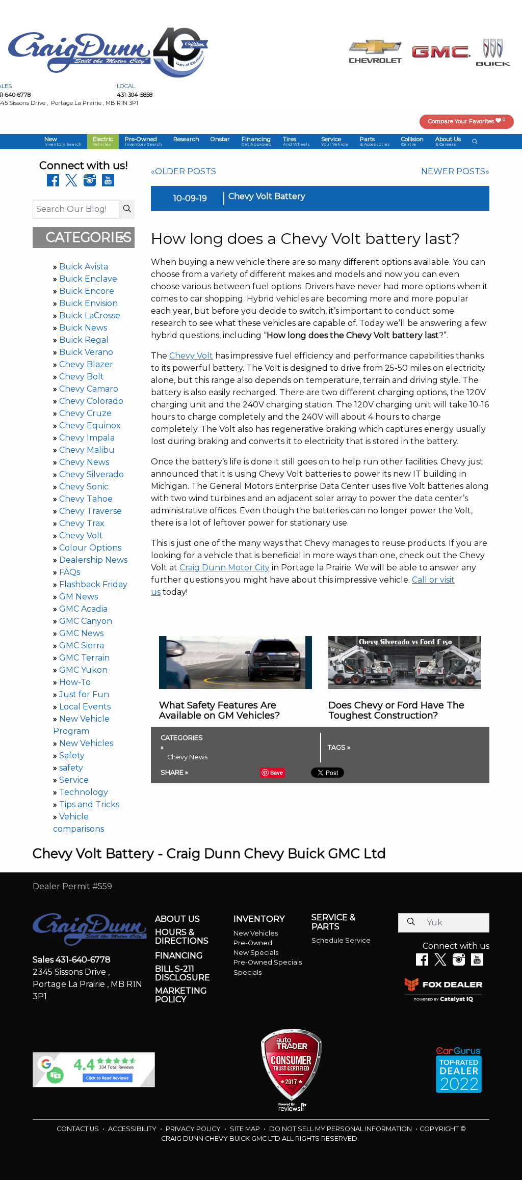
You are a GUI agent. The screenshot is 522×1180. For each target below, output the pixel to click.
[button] (63, 141)
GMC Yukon (83, 670)
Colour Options (90, 548)
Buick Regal (84, 340)
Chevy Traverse (90, 511)
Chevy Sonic (84, 486)
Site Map (246, 1129)
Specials (247, 972)
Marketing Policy (181, 995)
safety (71, 768)
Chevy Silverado (91, 474)
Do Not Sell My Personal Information (341, 1129)
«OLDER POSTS (183, 171)
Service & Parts (333, 922)
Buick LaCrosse (89, 315)
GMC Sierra (81, 645)
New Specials (255, 952)
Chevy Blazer (86, 364)
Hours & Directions (181, 937)
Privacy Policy (194, 1129)
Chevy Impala (87, 438)
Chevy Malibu (87, 450)
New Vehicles (86, 743)
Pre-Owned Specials (267, 962)
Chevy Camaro (88, 389)
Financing (179, 956)
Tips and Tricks (89, 804)
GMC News (81, 633)
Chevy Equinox (90, 425)
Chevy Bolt (81, 376)
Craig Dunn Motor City (224, 567)
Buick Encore (86, 291)
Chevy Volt (81, 535)
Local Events (85, 706)
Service (74, 780)
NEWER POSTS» (455, 171)
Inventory (258, 919)
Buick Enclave (88, 279)
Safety (72, 755)
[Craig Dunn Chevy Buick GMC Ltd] (79, 52)
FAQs (69, 572)
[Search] (127, 209)
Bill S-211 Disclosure (182, 973)
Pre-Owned (252, 943)
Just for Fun (84, 694)
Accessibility (133, 1129)
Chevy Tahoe (86, 499)
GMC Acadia (83, 609)
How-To (75, 682)
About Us (177, 919)
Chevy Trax (82, 523)
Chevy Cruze (85, 413)
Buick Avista (83, 266)
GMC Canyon (85, 621)
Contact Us (78, 1129)
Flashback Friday (93, 584)
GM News (78, 596)
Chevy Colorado (91, 401)
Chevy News (84, 462)
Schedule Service (341, 940)
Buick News (83, 328)
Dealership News (93, 560)
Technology (83, 792)
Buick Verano (86, 352)
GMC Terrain (84, 658)
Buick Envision (88, 303)
